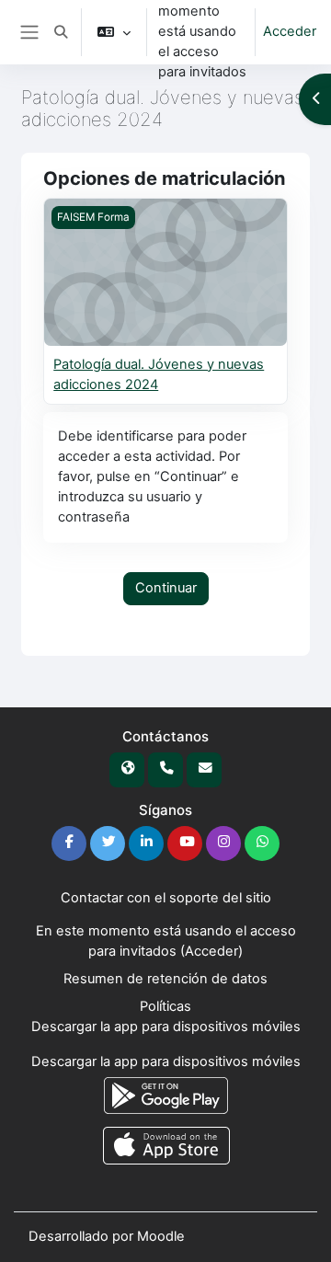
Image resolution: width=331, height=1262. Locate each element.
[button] (60, 32)
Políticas (165, 1006)
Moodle (161, 1236)
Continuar (166, 587)
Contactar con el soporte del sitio (166, 897)
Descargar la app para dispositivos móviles (166, 1026)
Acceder (289, 31)
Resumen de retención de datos (165, 978)
